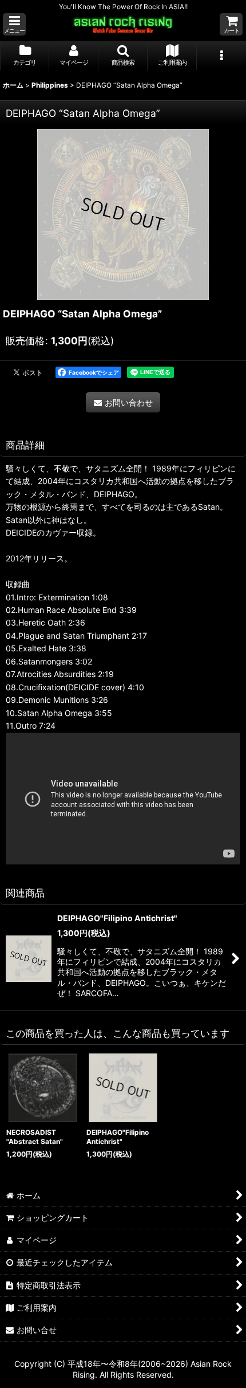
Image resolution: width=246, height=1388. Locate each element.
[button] (14, 24)
